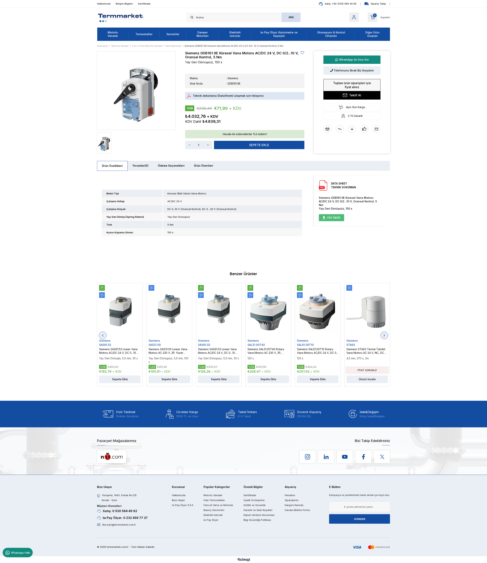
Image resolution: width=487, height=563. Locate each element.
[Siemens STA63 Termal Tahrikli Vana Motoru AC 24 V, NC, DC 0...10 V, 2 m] (367, 312)
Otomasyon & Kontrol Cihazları (331, 34)
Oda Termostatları (214, 500)
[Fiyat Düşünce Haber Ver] (352, 129)
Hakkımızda (104, 3)
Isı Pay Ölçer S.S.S (182, 505)
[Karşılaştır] (340, 129)
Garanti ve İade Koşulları (258, 510)
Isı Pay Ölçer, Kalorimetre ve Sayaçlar (279, 34)
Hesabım (290, 495)
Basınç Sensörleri (214, 510)
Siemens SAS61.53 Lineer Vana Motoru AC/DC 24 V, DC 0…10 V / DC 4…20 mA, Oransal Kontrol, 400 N (119, 351)
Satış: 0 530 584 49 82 (117, 508)
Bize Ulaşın (178, 500)
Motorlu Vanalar (113, 34)
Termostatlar (143, 34)
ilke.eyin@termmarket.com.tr (119, 524)
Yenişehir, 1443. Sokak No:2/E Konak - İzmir (119, 498)
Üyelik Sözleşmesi (254, 500)
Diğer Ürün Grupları (372, 34)
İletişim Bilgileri (124, 3)
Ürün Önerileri (203, 165)
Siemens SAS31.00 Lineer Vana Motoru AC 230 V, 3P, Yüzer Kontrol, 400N (168, 351)
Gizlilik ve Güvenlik (255, 505)
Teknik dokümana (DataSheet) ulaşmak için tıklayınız (228, 95)
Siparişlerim (291, 500)
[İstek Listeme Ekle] (327, 129)
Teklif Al (355, 95)
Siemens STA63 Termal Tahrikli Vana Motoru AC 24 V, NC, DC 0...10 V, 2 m (365, 351)
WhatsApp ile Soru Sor (354, 59)
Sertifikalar (144, 3)
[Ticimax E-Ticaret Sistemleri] (243, 560)
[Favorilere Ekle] (302, 53)
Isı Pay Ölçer (211, 519)
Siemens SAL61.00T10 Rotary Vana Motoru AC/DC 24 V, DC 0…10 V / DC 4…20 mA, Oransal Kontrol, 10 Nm (317, 351)
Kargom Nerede (294, 505)
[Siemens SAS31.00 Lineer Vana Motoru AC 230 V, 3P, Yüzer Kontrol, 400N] (169, 312)
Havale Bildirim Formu (297, 510)
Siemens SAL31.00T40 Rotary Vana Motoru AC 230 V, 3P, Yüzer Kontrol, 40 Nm (265, 351)
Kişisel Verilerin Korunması (259, 514)
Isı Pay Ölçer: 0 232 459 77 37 (125, 518)
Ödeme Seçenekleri (171, 165)
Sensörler (172, 34)
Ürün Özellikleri (112, 165)
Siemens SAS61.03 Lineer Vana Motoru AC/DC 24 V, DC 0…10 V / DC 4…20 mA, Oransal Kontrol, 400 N (218, 351)
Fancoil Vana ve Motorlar (218, 505)
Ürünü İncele (367, 379)
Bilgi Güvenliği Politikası (257, 519)
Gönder (359, 518)
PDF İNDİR (333, 217)
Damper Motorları (202, 34)
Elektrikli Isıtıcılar (235, 34)
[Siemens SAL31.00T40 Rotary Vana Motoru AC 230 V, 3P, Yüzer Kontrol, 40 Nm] (268, 312)
